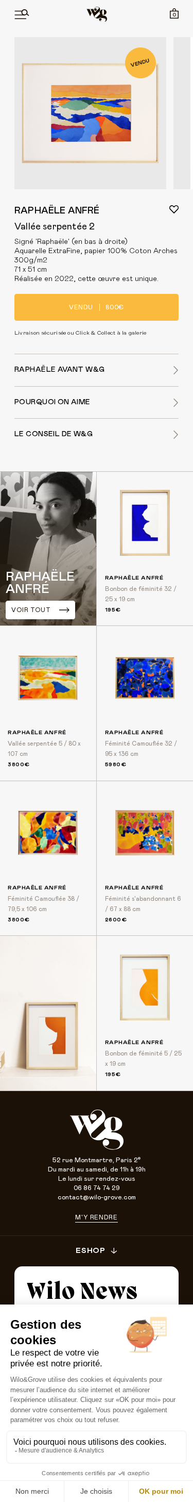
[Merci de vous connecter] (174, 209)
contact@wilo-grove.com (97, 1197)
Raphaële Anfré (57, 211)
